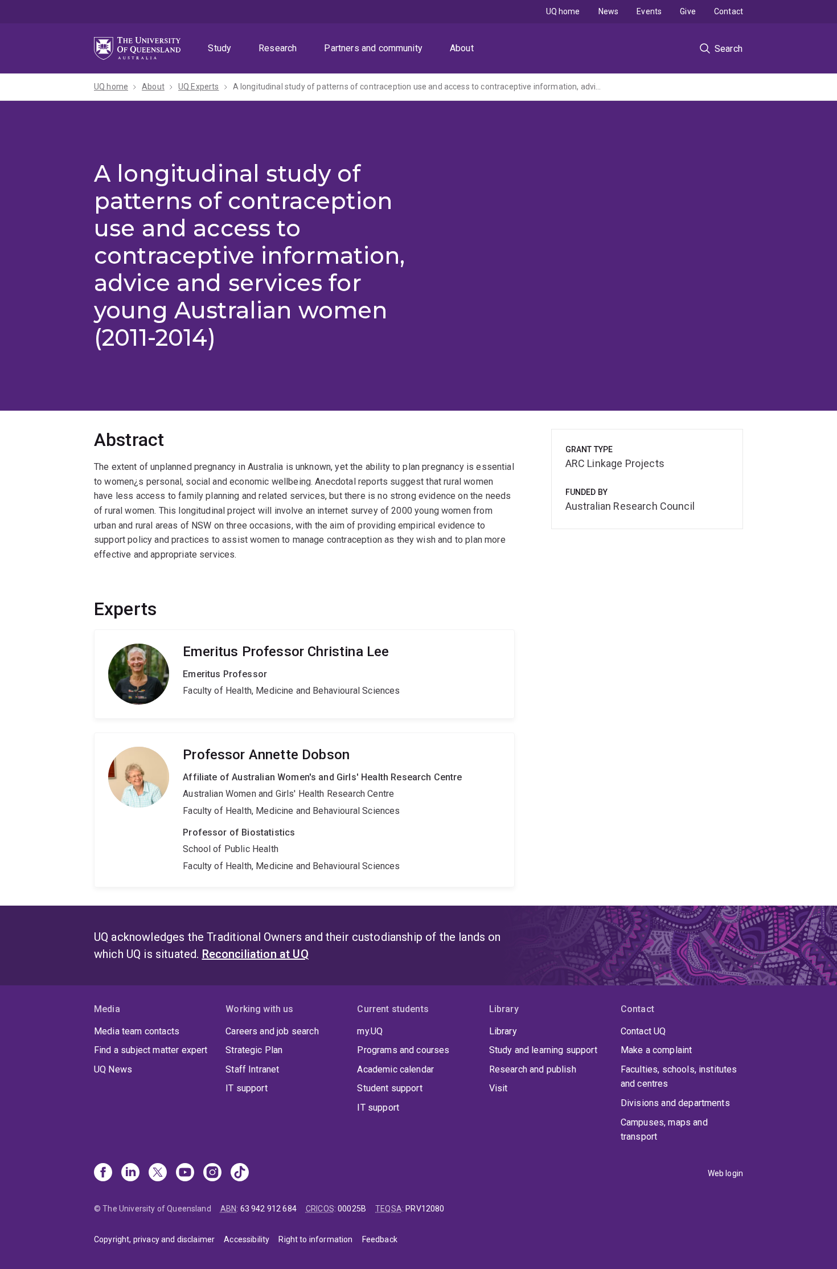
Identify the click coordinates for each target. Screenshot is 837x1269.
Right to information (315, 1239)
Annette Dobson (304, 810)
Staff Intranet (252, 1069)
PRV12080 (424, 1208)
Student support (389, 1088)
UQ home (563, 11)
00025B (352, 1208)
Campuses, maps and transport (664, 1130)
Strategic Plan (253, 1050)
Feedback (379, 1239)
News (608, 11)
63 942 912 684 (268, 1208)
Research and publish (532, 1069)
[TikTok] (240, 1173)
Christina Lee (304, 674)
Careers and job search (272, 1031)
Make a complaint (656, 1050)
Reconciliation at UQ (255, 954)
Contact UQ (643, 1031)
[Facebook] (103, 1173)
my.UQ (370, 1031)
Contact (728, 11)
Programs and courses (403, 1050)
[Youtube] (185, 1173)
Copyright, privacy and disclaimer (154, 1239)
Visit (498, 1088)
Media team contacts (136, 1031)
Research (278, 48)
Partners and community (373, 48)
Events (649, 11)
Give (688, 11)
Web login (725, 1173)
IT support (246, 1088)
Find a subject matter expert (150, 1050)
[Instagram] (212, 1173)
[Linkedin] (130, 1173)
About (462, 48)
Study (219, 48)
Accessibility (246, 1239)
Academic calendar (395, 1069)
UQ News (113, 1069)
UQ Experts (198, 86)
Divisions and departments (675, 1103)
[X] (158, 1173)
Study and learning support (543, 1050)
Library (503, 1031)
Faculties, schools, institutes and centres (679, 1077)
